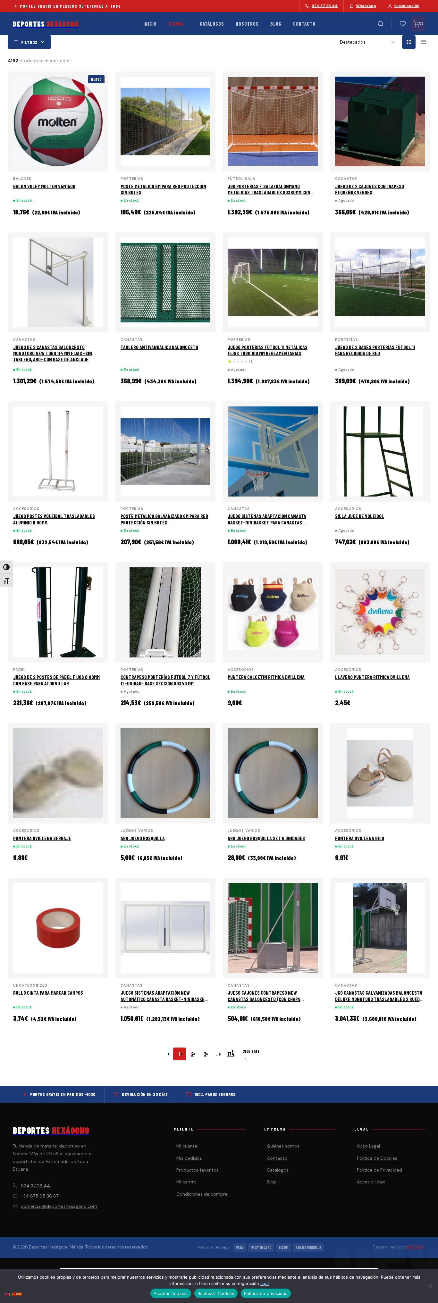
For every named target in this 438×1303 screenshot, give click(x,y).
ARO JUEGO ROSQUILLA (143, 838)
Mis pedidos (189, 1158)
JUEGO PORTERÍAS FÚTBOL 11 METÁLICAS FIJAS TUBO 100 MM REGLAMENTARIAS (267, 350)
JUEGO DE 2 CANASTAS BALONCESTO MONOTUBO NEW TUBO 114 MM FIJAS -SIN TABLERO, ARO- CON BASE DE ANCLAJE (52, 353)
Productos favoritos (197, 1170)
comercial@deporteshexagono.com (59, 1206)
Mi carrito (186, 1182)
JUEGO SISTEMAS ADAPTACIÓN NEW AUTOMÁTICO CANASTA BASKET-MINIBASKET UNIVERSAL (164, 999)
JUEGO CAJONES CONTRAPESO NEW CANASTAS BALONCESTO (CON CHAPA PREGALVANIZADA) (264, 999)
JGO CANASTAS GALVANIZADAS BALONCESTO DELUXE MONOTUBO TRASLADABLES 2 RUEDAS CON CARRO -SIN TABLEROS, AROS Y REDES (380, 999)
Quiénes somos (283, 1146)
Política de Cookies (377, 1158)
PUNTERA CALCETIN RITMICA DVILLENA (266, 677)
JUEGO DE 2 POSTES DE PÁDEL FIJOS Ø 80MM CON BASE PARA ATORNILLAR (56, 680)
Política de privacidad (266, 1293)
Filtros (29, 42)
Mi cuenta (186, 1146)
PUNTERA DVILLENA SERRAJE (42, 838)
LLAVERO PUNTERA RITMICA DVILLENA (372, 677)
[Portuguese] (13, 1293)
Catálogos (212, 24)
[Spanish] (19, 1293)
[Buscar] (381, 24)
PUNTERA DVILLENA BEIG (359, 838)
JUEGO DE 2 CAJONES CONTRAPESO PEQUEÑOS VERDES (369, 189)
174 (230, 1054)
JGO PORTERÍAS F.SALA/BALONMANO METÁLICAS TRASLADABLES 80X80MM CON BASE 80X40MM (269, 192)
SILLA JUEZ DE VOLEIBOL (359, 516)
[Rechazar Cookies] (430, 1286)
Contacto (304, 24)
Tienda (176, 24)
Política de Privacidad (379, 1170)
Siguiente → (251, 1054)
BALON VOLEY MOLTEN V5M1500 (44, 186)
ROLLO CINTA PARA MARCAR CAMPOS (48, 993)
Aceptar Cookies (171, 1293)
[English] (8, 1293)
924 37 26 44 (35, 1186)
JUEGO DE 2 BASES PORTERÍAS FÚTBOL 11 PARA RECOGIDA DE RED (375, 350)
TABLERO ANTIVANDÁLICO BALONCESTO (159, 347)
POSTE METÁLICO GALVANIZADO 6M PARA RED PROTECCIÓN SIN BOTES (164, 519)
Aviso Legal (368, 1146)
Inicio (150, 24)
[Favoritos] (403, 24)
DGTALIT (416, 1247)
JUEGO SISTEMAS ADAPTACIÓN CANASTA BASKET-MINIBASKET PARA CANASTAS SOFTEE (267, 522)
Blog (276, 24)
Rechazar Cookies (216, 1293)
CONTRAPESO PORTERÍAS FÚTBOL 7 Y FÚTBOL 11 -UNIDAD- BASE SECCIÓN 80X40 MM (165, 680)
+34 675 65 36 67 (39, 1196)
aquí (264, 1283)
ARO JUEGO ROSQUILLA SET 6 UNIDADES (266, 838)
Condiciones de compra (201, 1194)
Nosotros (247, 24)
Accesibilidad (371, 1182)
